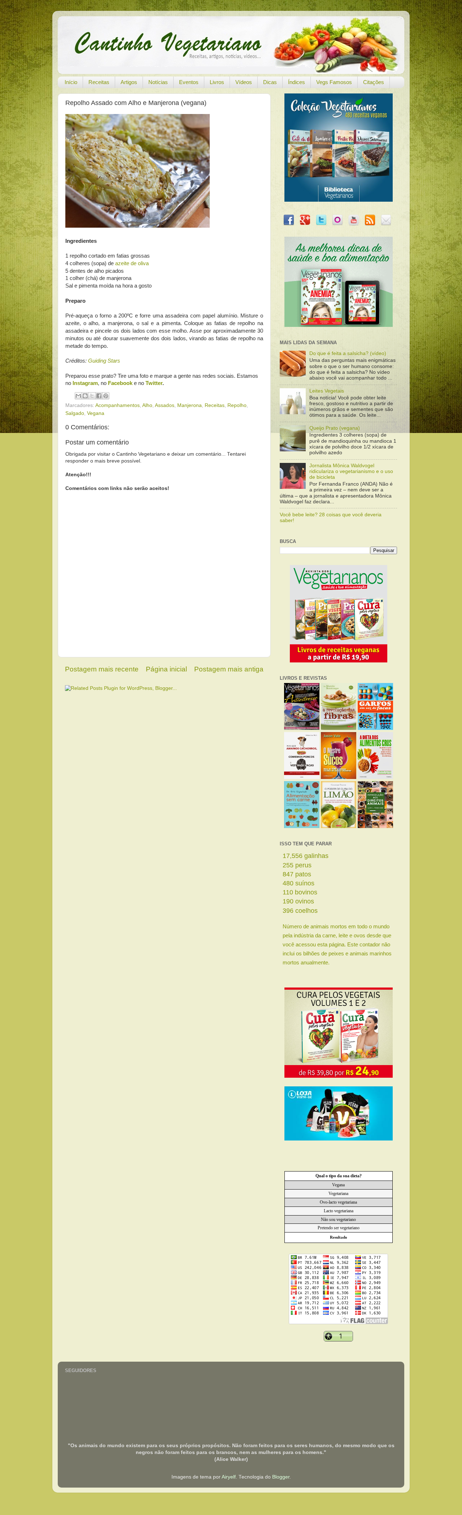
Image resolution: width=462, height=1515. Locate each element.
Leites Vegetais (326, 391)
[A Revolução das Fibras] (338, 728)
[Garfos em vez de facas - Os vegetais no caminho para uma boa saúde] (375, 728)
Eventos (189, 82)
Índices (296, 82)
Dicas (270, 82)
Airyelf (229, 1477)
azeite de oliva (132, 263)
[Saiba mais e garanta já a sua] (338, 200)
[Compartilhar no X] (92, 395)
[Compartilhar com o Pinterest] (105, 395)
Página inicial (166, 669)
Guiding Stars (104, 361)
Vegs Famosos (334, 82)
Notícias (158, 82)
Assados (164, 405)
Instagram (85, 383)
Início (71, 82)
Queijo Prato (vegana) (334, 428)
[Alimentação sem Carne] (301, 826)
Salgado (74, 413)
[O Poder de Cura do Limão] (338, 826)
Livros (217, 82)
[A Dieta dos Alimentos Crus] (375, 777)
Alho (147, 405)
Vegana (95, 413)
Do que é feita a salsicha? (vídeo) (347, 353)
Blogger (280, 1477)
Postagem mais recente (102, 669)
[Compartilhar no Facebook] (99, 395)
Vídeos (243, 82)
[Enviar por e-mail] (78, 395)
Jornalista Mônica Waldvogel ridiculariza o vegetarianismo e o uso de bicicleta (351, 471)
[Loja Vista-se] (338, 1139)
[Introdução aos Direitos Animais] (375, 826)
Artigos (129, 82)
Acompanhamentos (117, 405)
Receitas (98, 82)
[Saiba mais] (338, 661)
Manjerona (189, 405)
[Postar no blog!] (85, 395)
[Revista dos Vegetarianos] (301, 728)
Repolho (237, 405)
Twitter (153, 383)
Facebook (120, 383)
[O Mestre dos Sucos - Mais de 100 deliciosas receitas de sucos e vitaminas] (338, 777)
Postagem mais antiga (228, 669)
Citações (373, 82)
